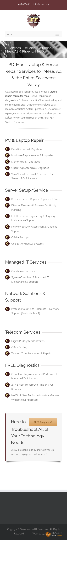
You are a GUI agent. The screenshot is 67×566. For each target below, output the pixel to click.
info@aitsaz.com (41, 4)
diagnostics (11, 100)
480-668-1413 (24, 4)
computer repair (21, 95)
